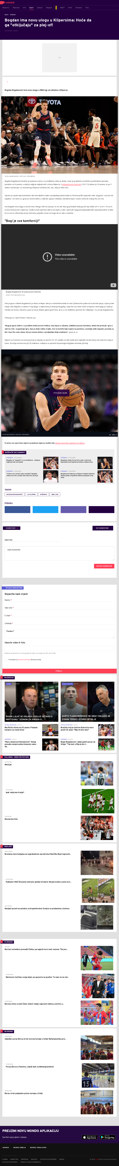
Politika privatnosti (10, 1162)
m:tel (97, 1159)
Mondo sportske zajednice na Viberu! (70, 443)
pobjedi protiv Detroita (71, 184)
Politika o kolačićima (48, 1159)
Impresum (24, 1159)
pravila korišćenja (24, 660)
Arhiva (61, 1159)
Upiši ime (8, 540)
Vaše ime (9, 608)
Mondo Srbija (19, 1148)
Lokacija (9, 623)
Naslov (8, 600)
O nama (5, 1159)
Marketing (14, 1159)
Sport (6, 15)
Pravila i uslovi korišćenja (31, 1162)
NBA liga (54, 494)
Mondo (6, 1148)
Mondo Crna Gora (38, 1148)
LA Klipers (31, 494)
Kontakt (34, 1159)
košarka (43, 494)
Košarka (12, 15)
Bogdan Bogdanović (15, 494)
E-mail (8, 616)
